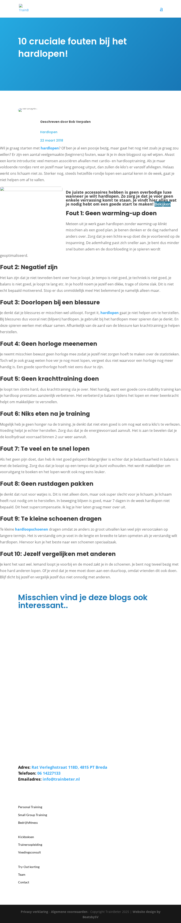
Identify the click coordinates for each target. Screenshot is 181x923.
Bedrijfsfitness (28, 822)
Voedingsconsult (29, 852)
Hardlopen (48, 132)
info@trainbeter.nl (61, 779)
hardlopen (50, 148)
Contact (23, 882)
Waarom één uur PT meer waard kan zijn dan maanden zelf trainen (75, 669)
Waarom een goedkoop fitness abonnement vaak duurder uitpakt (76, 706)
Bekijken (163, 204)
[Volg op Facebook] (39, 792)
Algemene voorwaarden (69, 912)
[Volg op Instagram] (21, 792)
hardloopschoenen (31, 529)
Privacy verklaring (34, 912)
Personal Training (30, 807)
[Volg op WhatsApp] (30, 792)
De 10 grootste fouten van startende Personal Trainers (66, 632)
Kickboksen (26, 837)
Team (21, 874)
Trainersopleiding (30, 844)
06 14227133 (48, 773)
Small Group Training (32, 815)
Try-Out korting (29, 867)
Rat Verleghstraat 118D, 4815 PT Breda (69, 767)
